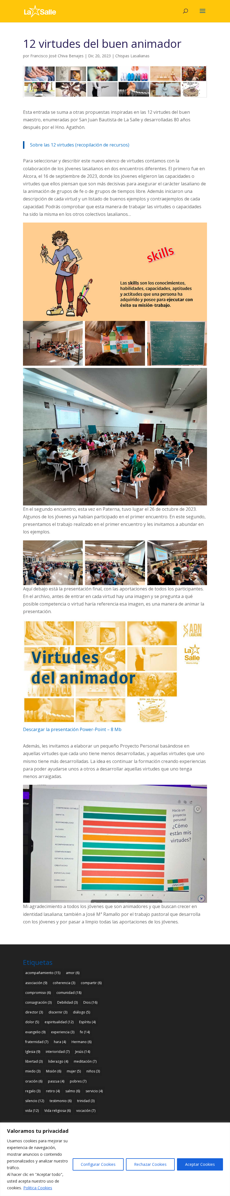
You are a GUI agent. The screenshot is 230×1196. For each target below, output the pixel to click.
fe (85, 1032)
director (34, 1012)
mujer (74, 1071)
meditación (85, 1061)
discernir (58, 1012)
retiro (53, 1091)
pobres (78, 1081)
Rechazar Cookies (150, 1164)
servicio (94, 1091)
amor (72, 972)
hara (60, 1041)
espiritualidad (59, 1022)
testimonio (61, 1100)
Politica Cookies (37, 1187)
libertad (34, 1061)
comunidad (68, 992)
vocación (85, 1110)
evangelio (35, 1032)
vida (32, 1110)
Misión (53, 1071)
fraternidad (36, 1041)
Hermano (81, 1041)
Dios (90, 1002)
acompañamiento (42, 972)
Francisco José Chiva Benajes (57, 55)
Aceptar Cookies (200, 1164)
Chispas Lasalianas (132, 55)
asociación (36, 982)
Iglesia (32, 1051)
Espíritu (87, 1022)
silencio (34, 1100)
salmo (72, 1091)
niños (93, 1071)
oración (33, 1081)
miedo (32, 1071)
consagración (38, 1002)
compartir (91, 982)
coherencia (64, 982)
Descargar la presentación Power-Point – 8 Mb (72, 729)
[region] (115, 1159)
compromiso (38, 992)
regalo (32, 1091)
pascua (56, 1081)
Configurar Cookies (98, 1164)
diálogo (81, 1012)
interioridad (58, 1051)
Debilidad (67, 1002)
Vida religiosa (57, 1110)
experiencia (62, 1032)
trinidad (86, 1100)
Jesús (82, 1051)
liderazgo (58, 1061)
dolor (32, 1022)
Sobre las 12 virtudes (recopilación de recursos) (79, 145)
